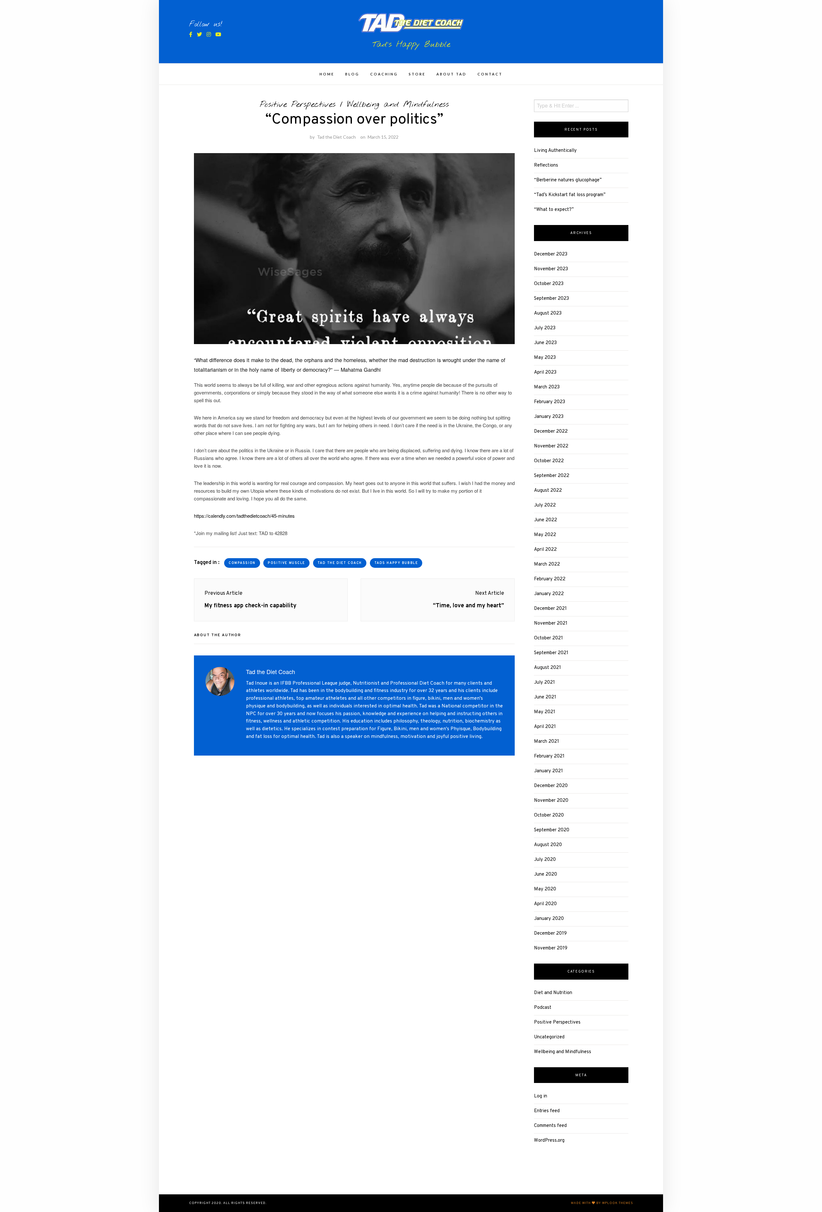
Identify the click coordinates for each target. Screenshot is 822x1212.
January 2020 (549, 919)
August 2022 (548, 491)
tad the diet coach (340, 563)
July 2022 (545, 505)
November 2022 (551, 446)
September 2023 (551, 299)
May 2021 (544, 712)
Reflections (546, 165)
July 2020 (545, 860)
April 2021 (545, 727)
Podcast (542, 1008)
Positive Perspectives (298, 104)
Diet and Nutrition (553, 993)
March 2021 (546, 742)
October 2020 (549, 815)
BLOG (352, 74)
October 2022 (549, 461)
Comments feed (550, 1126)
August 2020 (548, 845)
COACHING (384, 74)
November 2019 (550, 948)
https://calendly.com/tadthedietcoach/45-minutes (244, 515)
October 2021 (548, 638)
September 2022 (551, 476)
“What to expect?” (554, 210)
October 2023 (549, 284)
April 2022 (545, 550)
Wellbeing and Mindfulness (398, 104)
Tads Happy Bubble (396, 563)
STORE (417, 74)
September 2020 (551, 830)
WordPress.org (549, 1141)
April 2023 (545, 372)
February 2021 (549, 756)
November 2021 (550, 623)
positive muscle (286, 563)
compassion (242, 563)
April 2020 (545, 904)
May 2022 (545, 535)
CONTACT (490, 74)
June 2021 (545, 697)
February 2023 (549, 402)
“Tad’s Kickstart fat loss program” (570, 195)
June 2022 (545, 520)
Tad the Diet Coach (336, 137)
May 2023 (545, 358)
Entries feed (547, 1111)
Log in (540, 1096)
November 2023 (551, 269)
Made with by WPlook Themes (602, 1203)
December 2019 (550, 934)
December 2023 (550, 254)
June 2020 (545, 874)
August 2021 (547, 668)
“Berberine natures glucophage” (568, 180)
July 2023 (544, 328)
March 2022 (547, 564)
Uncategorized (549, 1037)
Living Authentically (555, 151)
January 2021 (548, 771)
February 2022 (549, 579)
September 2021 (551, 653)
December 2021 (550, 609)
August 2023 (548, 313)
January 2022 (549, 594)
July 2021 (544, 683)
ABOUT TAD (451, 74)
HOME (326, 74)
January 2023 (549, 417)
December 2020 (551, 786)
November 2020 (551, 801)
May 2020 (545, 889)
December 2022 (551, 432)
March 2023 (547, 387)
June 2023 (545, 343)
